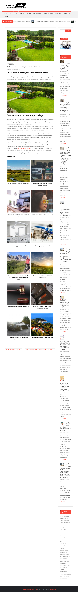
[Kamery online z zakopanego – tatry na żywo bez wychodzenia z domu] (18, 21)
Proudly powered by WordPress (29, 589)
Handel (29, 13)
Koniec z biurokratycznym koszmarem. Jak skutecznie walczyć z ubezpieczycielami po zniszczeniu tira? (65, 212)
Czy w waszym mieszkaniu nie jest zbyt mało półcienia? (39, 349)
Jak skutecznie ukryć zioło (14, 349)
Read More (64, 95)
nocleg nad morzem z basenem (24, 148)
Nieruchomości (48, 13)
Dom (16, 13)
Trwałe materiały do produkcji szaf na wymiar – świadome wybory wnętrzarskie (65, 67)
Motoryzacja (37, 13)
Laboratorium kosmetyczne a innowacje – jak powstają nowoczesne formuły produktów (65, 387)
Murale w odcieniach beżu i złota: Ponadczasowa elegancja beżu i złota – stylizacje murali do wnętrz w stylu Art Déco (65, 471)
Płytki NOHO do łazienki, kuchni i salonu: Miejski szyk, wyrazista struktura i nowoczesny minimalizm (65, 107)
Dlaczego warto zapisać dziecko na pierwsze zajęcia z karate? (65, 304)
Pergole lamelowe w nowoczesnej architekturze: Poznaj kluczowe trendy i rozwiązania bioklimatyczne (65, 256)
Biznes (5, 13)
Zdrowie (6, 16)
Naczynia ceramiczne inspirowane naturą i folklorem (65, 427)
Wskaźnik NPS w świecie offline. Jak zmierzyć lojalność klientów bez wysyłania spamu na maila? (65, 345)
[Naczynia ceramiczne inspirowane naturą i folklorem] (62, 423)
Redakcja (9, 69)
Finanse (22, 13)
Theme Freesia (52, 589)
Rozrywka (58, 13)
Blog (11, 13)
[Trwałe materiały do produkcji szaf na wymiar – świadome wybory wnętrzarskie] (62, 61)
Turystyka (67, 13)
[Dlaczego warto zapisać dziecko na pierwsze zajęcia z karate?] (62, 297)
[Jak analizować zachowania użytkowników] (58, 21)
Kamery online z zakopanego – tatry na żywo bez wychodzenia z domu (37, 21)
